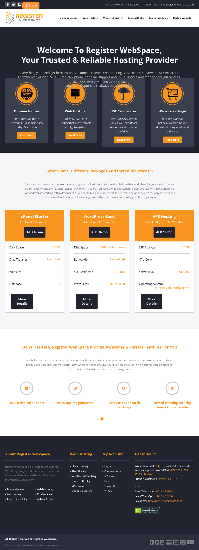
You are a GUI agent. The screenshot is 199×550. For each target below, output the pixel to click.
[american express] (183, 542)
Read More (26, 135)
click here (162, 466)
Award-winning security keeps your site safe (172, 405)
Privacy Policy (30, 545)
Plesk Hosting (79, 471)
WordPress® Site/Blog (84, 476)
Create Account (112, 471)
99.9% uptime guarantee (75, 403)
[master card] (176, 542)
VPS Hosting (78, 486)
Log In (32, 5)
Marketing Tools (158, 18)
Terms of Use (12, 545)
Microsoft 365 (136, 18)
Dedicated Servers (82, 490)
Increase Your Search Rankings (124, 405)
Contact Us (110, 486)
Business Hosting (81, 481)
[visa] (169, 542)
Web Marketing (45, 489)
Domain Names (69, 18)
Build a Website (182, 18)
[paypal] (190, 542)
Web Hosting (90, 18)
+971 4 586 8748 (144, 474)
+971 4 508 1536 (179, 470)
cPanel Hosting (80, 466)
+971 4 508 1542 (168, 479)
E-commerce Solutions (19, 499)
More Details (22, 301)
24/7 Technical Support (26, 403)
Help (106, 481)
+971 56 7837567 (164, 496)
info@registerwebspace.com (177, 4)
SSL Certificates (45, 494)
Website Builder (45, 499)
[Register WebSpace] (24, 24)
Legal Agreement (49, 545)
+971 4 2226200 (130, 4)
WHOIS (108, 490)
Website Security (113, 18)
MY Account (110, 476)
